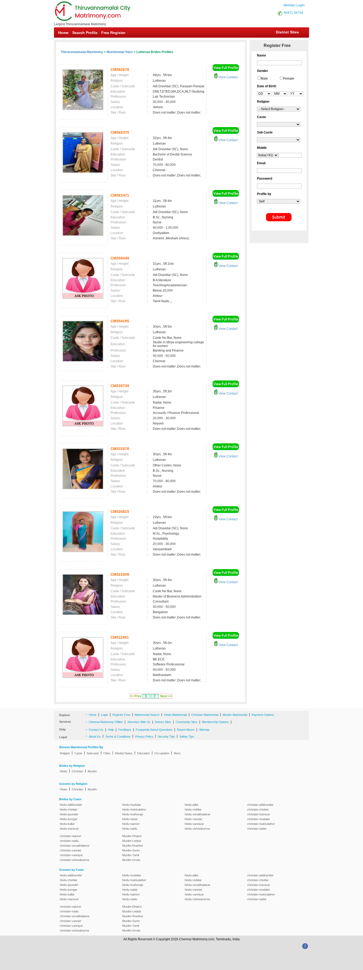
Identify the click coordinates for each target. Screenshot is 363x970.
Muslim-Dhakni (131, 836)
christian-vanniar (70, 850)
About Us (95, 736)
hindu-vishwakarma (197, 828)
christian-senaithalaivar (75, 845)
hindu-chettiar (68, 809)
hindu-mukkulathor (134, 809)
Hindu (63, 771)
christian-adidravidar (260, 804)
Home (63, 33)
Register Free (121, 714)
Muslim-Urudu (131, 859)
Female (288, 78)
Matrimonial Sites (120, 52)
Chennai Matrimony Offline (106, 722)
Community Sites (186, 722)
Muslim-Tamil (130, 855)
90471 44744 (293, 13)
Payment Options (263, 714)
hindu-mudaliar (131, 804)
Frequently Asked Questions (154, 729)
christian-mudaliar (258, 819)
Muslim (92, 771)
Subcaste (93, 753)
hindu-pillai (191, 804)
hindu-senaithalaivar (197, 814)
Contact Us (96, 729)
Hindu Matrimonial (175, 714)
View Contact (228, 77)
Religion (65, 753)
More (177, 753)
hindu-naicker (131, 823)
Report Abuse (186, 729)
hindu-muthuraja (132, 814)
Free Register (113, 33)
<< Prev (136, 696)
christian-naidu (69, 840)
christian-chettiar (258, 809)
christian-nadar (257, 828)
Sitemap (204, 729)
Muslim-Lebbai (131, 840)
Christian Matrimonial (204, 714)
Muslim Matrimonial (235, 714)
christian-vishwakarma (74, 859)
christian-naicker (70, 836)
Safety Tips (186, 736)
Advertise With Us (138, 722)
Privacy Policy (144, 736)
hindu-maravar (69, 828)
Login (104, 714)
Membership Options (215, 722)
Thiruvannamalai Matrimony (82, 52)
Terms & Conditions (117, 736)
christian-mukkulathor (261, 823)
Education (143, 753)
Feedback (124, 729)
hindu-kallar (67, 823)
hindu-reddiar (193, 809)
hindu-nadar (130, 819)
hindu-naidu (129, 828)
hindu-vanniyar (194, 823)
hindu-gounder (69, 814)
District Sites (287, 32)
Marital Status (124, 753)
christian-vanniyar (71, 855)
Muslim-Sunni (131, 850)
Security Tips (166, 736)
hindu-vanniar (193, 819)
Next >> (166, 696)
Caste (78, 753)
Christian (77, 771)
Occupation (161, 753)
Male (264, 78)
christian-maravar (258, 814)
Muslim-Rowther (132, 845)
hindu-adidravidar (71, 804)
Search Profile (85, 33)
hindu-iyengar (68, 819)
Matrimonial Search (147, 714)
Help (111, 729)
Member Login (294, 5)
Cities (107, 753)
